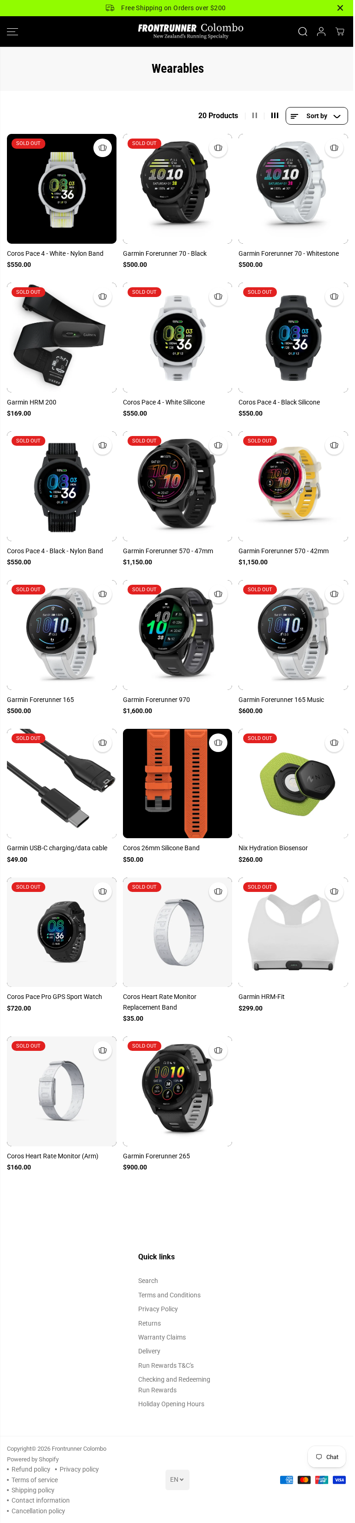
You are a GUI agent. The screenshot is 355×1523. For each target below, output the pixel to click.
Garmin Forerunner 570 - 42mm (284, 551)
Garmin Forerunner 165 (40, 699)
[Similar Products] (102, 148)
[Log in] (321, 31)
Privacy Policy (158, 1309)
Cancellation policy (38, 1511)
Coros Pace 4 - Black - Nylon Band (55, 551)
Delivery (149, 1351)
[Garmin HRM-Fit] (293, 932)
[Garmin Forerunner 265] (178, 1091)
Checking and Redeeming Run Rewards (174, 1384)
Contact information (41, 1500)
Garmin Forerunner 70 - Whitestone (289, 253)
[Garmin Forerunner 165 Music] (293, 635)
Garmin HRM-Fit (262, 996)
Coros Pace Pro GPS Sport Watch (54, 996)
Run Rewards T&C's (166, 1365)
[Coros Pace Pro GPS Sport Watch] (61, 932)
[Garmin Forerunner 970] (178, 635)
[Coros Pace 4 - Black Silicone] (293, 337)
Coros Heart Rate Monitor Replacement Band (159, 1002)
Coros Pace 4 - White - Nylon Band (55, 253)
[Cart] (339, 31)
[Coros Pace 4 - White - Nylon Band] (61, 189)
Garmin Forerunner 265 (156, 1156)
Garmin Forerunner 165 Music (281, 699)
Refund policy (31, 1469)
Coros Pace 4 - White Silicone (164, 402)
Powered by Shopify (33, 1459)
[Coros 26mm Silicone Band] (178, 784)
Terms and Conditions (169, 1295)
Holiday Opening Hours (171, 1404)
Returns (149, 1323)
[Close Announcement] (340, 8)
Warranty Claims (162, 1337)
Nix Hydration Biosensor (273, 848)
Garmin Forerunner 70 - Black (165, 253)
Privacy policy (79, 1469)
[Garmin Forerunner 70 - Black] (178, 189)
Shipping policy (33, 1490)
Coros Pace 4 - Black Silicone (279, 402)
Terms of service (35, 1480)
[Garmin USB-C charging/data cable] (61, 784)
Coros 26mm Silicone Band (161, 848)
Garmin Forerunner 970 (156, 699)
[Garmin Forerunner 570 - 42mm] (293, 486)
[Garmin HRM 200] (61, 337)
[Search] (302, 31)
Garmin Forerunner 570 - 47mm (168, 551)
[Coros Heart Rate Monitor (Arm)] (61, 1091)
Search (148, 1280)
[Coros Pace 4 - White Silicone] (178, 337)
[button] (12, 31)
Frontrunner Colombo (79, 1448)
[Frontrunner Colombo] (177, 32)
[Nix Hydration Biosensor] (293, 784)
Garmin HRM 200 (31, 402)
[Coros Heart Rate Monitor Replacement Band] (178, 932)
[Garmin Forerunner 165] (61, 635)
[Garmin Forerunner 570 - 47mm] (178, 486)
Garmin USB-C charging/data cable (57, 848)
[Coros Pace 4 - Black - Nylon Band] (61, 486)
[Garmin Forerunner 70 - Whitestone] (293, 189)
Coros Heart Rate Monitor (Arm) (52, 1156)
